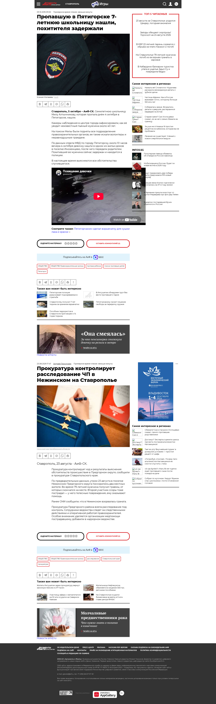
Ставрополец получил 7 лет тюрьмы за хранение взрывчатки (64, 303)
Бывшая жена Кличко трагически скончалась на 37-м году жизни (159, 184)
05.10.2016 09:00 (44, 12)
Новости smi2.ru (46, 354)
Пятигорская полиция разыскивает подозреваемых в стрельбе (63, 294)
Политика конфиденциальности (155, 650)
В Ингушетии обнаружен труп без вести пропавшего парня (111, 293)
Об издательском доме (68, 647)
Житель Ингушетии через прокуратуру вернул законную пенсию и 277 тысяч (58, 586)
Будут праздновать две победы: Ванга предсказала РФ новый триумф (158, 175)
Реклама (101, 647)
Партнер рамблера (82, 693)
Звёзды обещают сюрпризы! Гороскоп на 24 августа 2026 (155, 33)
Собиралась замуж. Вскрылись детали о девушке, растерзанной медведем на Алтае (160, 109)
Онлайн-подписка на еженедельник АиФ (150, 647)
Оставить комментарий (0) (108, 243)
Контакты (81, 650)
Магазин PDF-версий (118, 647)
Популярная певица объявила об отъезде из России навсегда (158, 155)
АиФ (56, 97)
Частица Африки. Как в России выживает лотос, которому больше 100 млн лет (161, 99)
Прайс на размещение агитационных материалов (113, 650)
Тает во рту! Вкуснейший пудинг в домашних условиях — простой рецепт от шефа (160, 451)
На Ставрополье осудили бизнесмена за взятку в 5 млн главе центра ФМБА (109, 597)
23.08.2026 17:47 (44, 364)
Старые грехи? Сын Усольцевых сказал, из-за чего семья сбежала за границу (161, 119)
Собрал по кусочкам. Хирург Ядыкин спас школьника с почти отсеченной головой (162, 480)
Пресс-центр (88, 647)
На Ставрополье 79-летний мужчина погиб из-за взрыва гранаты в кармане (156, 57)
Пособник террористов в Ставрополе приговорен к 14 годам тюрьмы (63, 313)
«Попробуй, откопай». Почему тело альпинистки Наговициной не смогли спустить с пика (161, 461)
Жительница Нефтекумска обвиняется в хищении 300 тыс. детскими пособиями (110, 587)
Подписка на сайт (65, 650)
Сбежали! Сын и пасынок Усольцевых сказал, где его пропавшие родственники (162, 432)
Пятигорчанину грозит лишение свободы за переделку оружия (111, 303)
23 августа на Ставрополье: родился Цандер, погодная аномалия (155, 22)
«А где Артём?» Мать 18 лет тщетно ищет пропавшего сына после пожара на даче (161, 471)
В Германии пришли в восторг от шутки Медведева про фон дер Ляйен (161, 194)
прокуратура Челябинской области (53, 449)
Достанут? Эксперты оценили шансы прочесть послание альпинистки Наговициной (162, 441)
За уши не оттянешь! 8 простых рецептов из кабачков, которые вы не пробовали (162, 128)
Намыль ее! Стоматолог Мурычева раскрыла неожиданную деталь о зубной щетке (160, 89)
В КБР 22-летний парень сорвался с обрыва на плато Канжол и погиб (155, 45)
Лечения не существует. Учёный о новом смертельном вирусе (160, 137)
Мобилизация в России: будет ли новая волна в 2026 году (159, 164)
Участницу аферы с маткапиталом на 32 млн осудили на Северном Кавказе (65, 597)
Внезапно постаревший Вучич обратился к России (158, 203)
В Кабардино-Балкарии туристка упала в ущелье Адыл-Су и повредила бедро (156, 69)
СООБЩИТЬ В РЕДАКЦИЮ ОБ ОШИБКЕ (73, 653)
